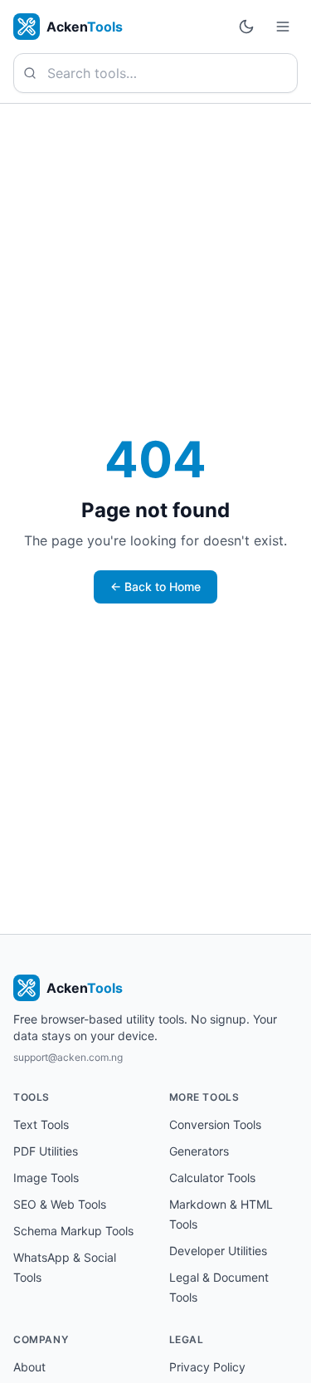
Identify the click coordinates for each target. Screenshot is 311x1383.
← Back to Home (155, 586)
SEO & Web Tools (59, 1204)
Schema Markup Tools (73, 1231)
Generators (199, 1151)
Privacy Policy (207, 1367)
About (29, 1367)
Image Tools (46, 1177)
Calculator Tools (212, 1177)
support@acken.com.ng (68, 1057)
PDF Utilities (45, 1151)
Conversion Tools (215, 1124)
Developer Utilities (218, 1251)
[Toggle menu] (283, 27)
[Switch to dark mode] (246, 27)
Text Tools (41, 1124)
